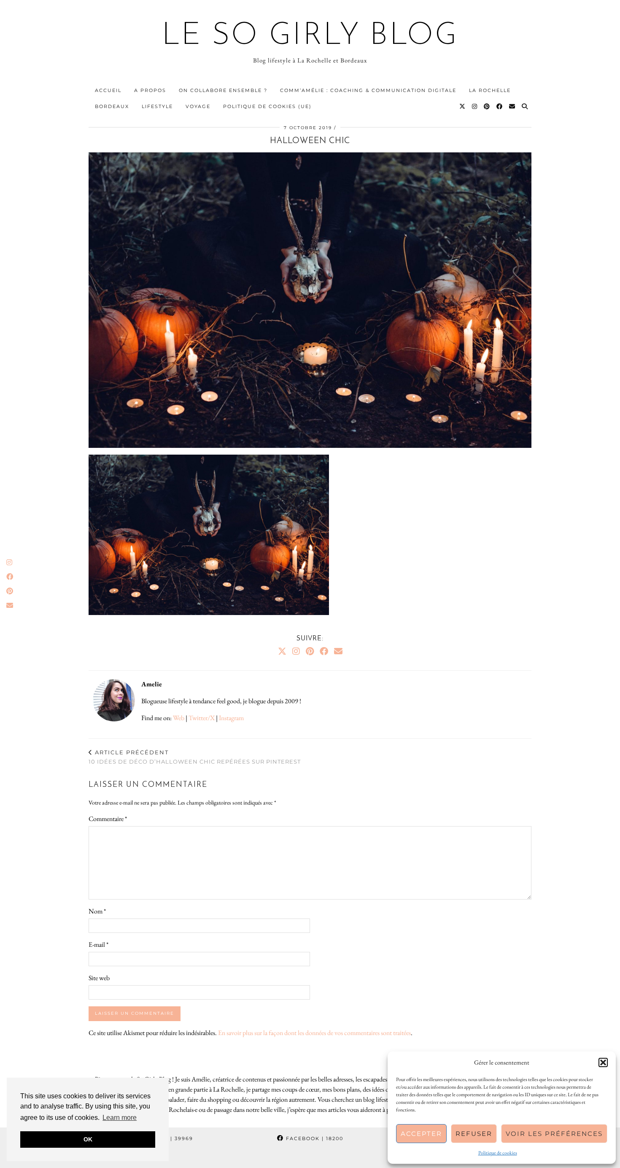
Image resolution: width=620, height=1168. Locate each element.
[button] (603, 1062)
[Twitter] (462, 106)
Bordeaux (112, 106)
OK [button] (88, 1139)
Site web (99, 977)
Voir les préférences (554, 1134)
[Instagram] (475, 106)
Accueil (108, 90)
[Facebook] (499, 106)
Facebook (313, 1138)
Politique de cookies (497, 1152)
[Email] (512, 106)
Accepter (421, 1134)
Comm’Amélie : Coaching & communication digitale (368, 90)
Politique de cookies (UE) (267, 106)
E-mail (98, 944)
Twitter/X (202, 717)
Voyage (198, 106)
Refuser (474, 1134)
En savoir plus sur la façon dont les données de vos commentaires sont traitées (314, 1032)
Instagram (231, 717)
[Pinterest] (487, 106)
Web (178, 717)
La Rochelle (490, 90)
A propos (150, 90)
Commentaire (108, 818)
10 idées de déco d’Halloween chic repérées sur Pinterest (195, 757)
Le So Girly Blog (310, 36)
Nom (97, 911)
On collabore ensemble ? (223, 90)
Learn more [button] (119, 1117)
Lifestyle (157, 106)
